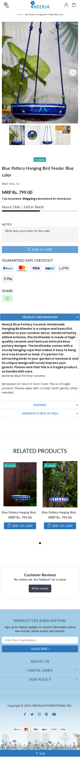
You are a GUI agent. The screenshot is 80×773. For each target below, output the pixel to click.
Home (19, 14)
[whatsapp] (7, 298)
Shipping (28, 199)
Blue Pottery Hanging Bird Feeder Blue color (20, 512)
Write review (40, 588)
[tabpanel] (20, 499)
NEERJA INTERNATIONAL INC (40, 5)
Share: (7, 291)
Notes (6, 224)
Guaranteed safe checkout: (28, 260)
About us (40, 661)
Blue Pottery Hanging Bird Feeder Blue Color (60, 512)
